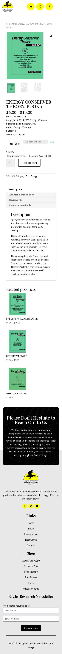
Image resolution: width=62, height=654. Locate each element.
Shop (31, 528)
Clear (52, 142)
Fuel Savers (31, 577)
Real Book (14, 143)
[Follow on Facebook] (24, 506)
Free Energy (18, 23)
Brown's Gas (31, 566)
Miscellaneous (31, 588)
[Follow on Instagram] (30, 506)
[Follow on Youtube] (37, 506)
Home (9, 23)
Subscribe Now (31, 628)
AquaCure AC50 (31, 560)
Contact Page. (41, 455)
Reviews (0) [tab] (15, 199)
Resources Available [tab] (20, 205)
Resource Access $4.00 (39, 156)
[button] (51, 36)
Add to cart (29, 163)
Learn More (31, 534)
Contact (31, 545)
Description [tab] (15, 189)
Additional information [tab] (21, 194)
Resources (31, 539)
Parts (31, 583)
